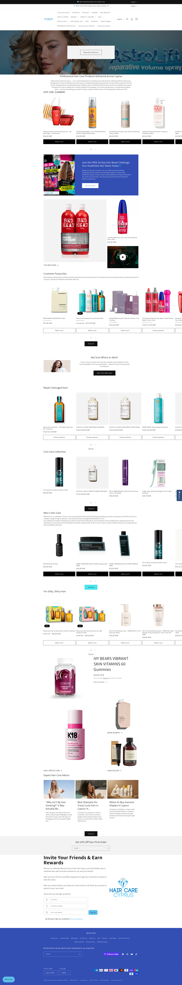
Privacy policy (83, 980)
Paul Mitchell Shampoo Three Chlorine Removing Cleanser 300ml (124, 132)
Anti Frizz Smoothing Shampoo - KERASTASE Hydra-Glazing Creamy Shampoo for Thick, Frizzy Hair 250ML (158, 632)
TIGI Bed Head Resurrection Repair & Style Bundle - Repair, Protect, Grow (158, 319)
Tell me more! (90, 185)
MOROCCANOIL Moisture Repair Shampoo (155, 427)
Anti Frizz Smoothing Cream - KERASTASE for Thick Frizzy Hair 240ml (125, 632)
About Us (92, 938)
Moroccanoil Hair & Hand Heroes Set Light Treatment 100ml (89, 632)
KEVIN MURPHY (113, 732)
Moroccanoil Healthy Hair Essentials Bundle (89, 318)
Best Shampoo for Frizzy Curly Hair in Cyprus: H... (88, 805)
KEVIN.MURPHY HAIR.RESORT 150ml (54, 318)
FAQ (98, 938)
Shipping (105, 678)
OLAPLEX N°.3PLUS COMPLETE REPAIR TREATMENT (91, 491)
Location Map (64, 938)
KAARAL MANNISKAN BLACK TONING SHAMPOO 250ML (123, 565)
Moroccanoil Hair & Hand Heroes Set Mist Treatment (59, 631)
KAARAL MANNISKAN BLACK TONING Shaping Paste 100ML (92, 565)
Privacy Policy (90, 942)
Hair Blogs (112, 938)
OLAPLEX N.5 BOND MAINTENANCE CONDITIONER (124, 427)
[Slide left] (86, 149)
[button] (74, 17)
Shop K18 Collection (91, 52)
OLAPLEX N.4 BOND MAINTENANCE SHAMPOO (90, 427)
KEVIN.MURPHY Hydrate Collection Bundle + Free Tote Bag (124, 319)
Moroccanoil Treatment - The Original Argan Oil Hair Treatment (58, 428)
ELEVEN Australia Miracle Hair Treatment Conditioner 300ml (154, 132)
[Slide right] (95, 149)
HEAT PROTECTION (52, 770)
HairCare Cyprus (52, 980)
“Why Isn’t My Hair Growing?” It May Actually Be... (56, 805)
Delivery (105, 938)
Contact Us (83, 938)
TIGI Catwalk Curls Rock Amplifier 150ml (55, 490)
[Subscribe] (107, 848)
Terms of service (93, 980)
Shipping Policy (102, 942)
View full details (99, 682)
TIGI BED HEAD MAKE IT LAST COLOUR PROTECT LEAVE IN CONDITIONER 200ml (91, 132)
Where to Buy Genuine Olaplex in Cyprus (121, 804)
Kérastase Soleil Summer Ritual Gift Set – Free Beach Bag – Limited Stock (57, 132)
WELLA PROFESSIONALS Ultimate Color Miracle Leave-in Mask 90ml (123, 492)
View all (91, 153)
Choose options (158, 330)
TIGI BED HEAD (50, 265)
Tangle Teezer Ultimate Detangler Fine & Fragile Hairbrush (157, 492)
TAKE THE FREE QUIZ (104, 373)
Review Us (54, 938)
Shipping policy (104, 980)
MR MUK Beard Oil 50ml (50, 564)
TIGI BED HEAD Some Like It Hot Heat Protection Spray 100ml (122, 238)
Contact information (117, 980)
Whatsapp (74, 938)
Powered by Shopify (62, 980)
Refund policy (79, 942)
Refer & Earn (9, 979)
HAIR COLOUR (113, 770)
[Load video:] (122, 257)
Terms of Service (123, 938)
